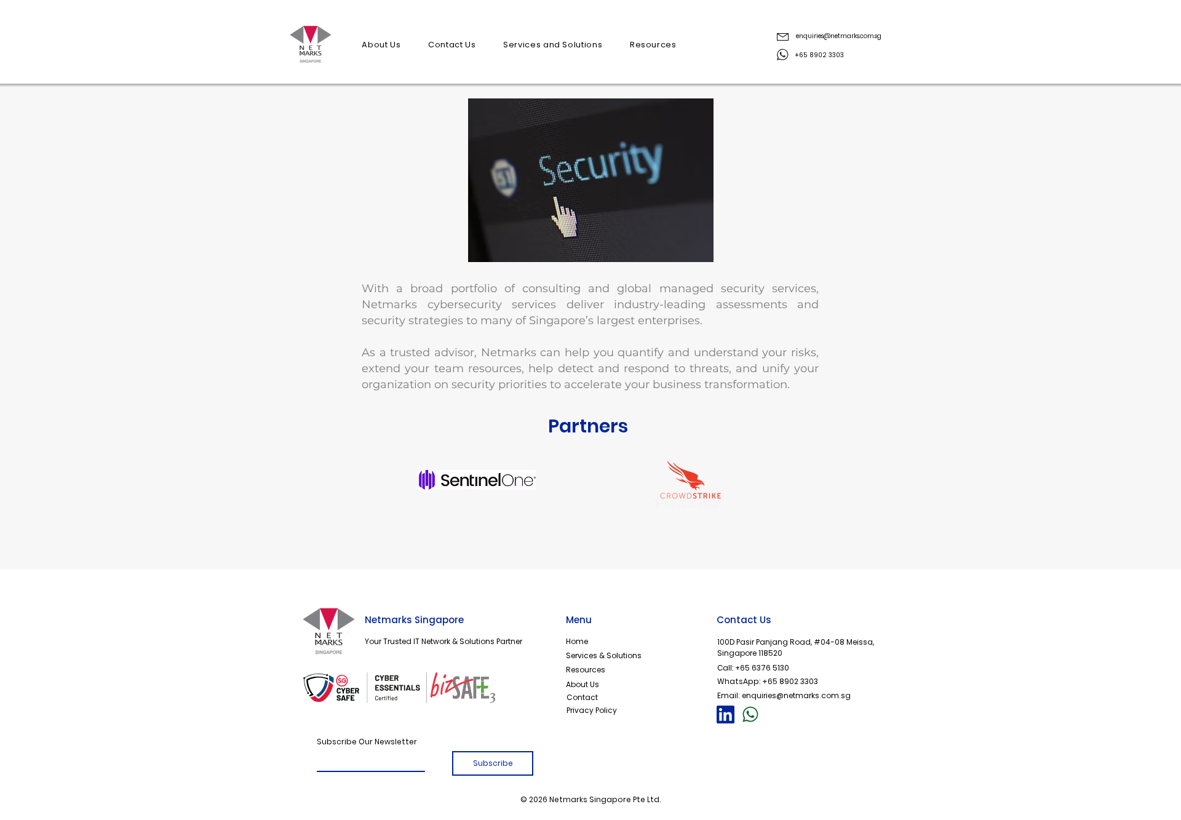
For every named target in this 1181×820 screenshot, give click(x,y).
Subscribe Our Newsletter (367, 741)
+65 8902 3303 (790, 681)
